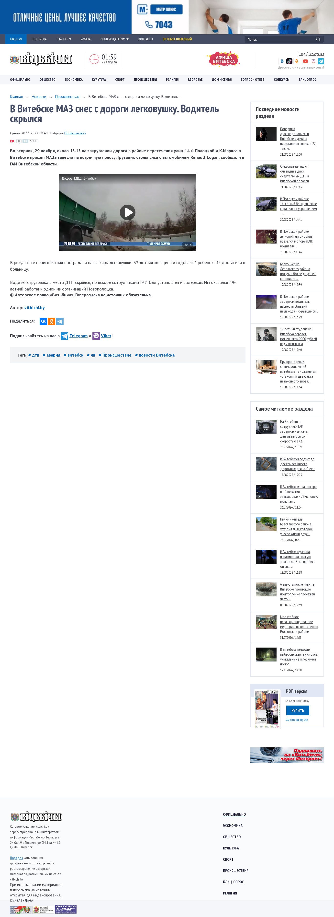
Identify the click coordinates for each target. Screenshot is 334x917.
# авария (52, 355)
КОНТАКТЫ (145, 39)
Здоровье (195, 79)
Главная (16, 96)
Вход (302, 54)
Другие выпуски (296, 719)
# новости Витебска (155, 355)
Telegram (78, 335)
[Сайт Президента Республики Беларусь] (21, 912)
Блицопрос (307, 79)
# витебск (74, 355)
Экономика (74, 79)
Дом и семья (222, 79)
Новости (39, 96)
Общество (48, 79)
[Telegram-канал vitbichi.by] (321, 63)
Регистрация (316, 54)
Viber (106, 335)
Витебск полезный (177, 39)
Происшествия (145, 79)
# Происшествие (116, 355)
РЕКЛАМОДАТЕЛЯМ (112, 39)
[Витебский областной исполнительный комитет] (44, 912)
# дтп (34, 355)
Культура (99, 79)
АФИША (86, 39)
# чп (91, 355)
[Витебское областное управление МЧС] (66, 912)
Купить (297, 710)
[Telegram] (60, 321)
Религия (172, 79)
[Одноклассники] (51, 321)
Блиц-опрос (233, 881)
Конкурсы (281, 79)
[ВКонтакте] (43, 321)
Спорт (120, 79)
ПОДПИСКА (39, 39)
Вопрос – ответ (253, 79)
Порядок (16, 858)
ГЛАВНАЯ (16, 39)
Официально (20, 79)
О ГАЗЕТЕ (62, 39)
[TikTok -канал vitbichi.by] (289, 63)
